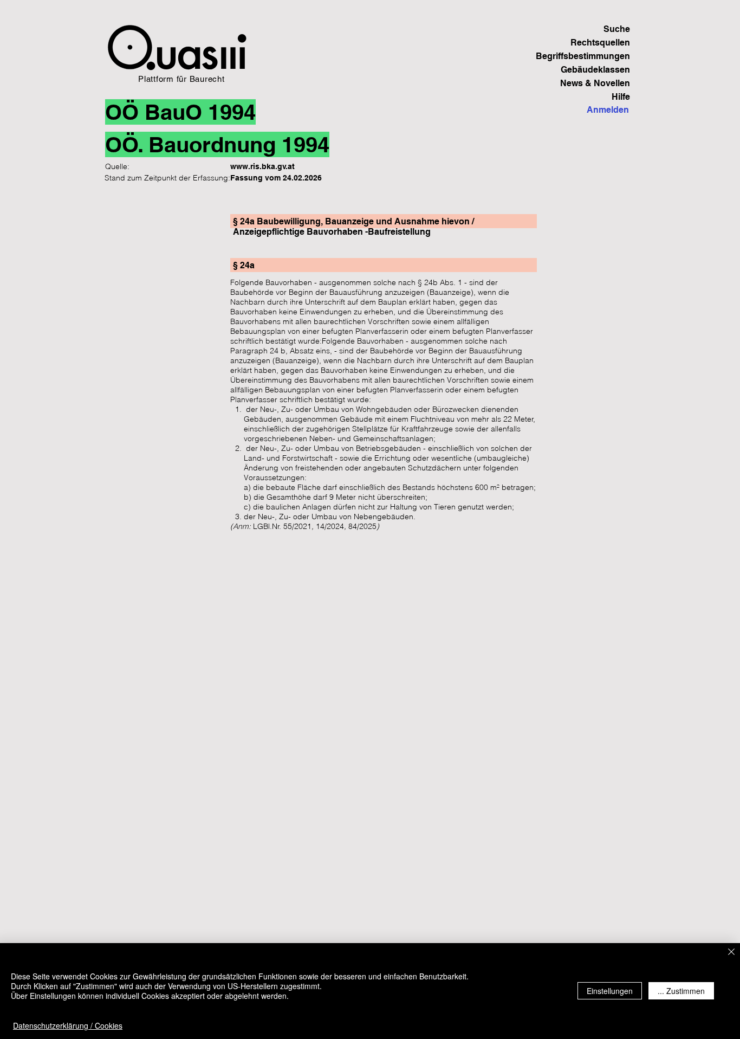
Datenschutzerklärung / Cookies (67, 1025)
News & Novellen (595, 83)
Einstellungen (610, 990)
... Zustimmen (681, 990)
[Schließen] (731, 952)
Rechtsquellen (600, 42)
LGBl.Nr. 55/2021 (282, 526)
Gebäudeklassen (595, 69)
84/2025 (362, 526)
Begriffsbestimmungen (592, 56)
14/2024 (330, 526)
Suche (616, 29)
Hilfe (621, 97)
